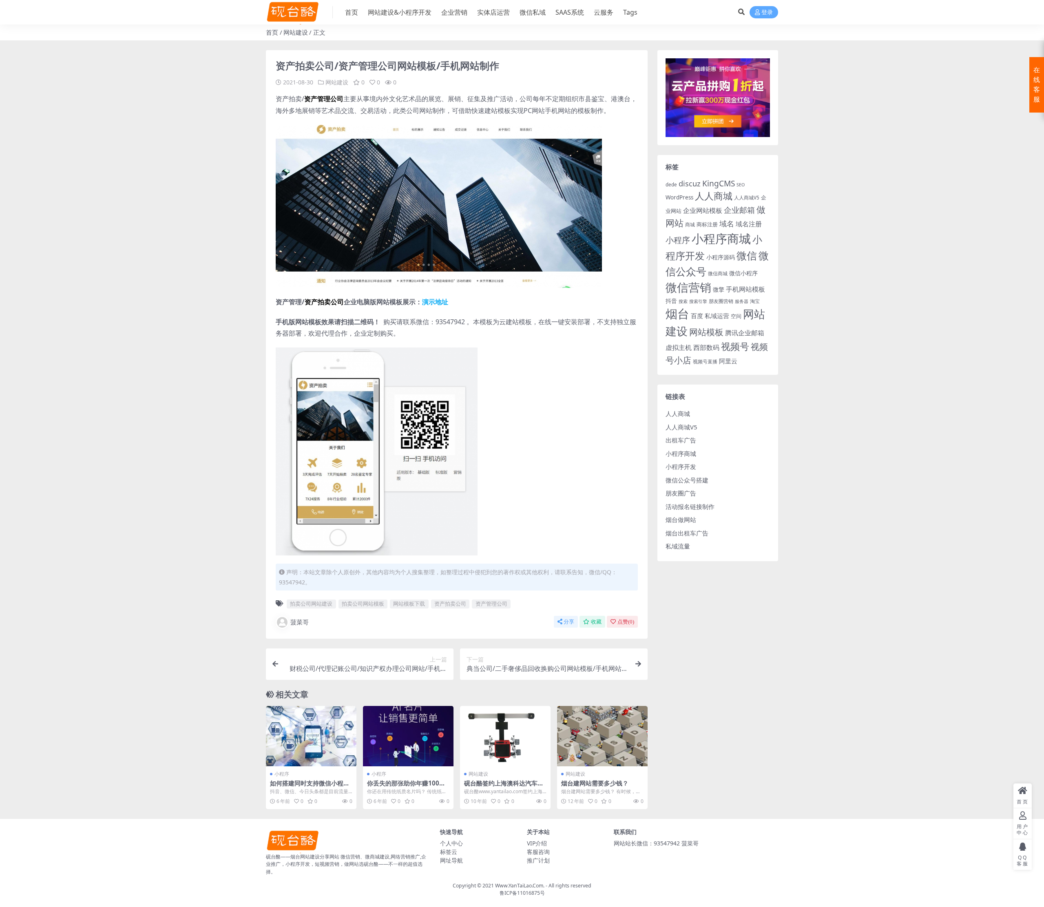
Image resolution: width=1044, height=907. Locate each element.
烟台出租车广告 (687, 533)
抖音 (671, 301)
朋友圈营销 (721, 301)
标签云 (448, 852)
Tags (630, 12)
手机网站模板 (745, 289)
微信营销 (688, 287)
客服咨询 (538, 852)
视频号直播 (705, 361)
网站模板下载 (409, 603)
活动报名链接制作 (690, 506)
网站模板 (706, 332)
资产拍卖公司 (450, 603)
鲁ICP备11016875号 (522, 892)
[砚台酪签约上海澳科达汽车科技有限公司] (505, 736)
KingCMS (718, 183)
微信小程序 (743, 273)
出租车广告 (681, 440)
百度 (697, 316)
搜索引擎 (698, 301)
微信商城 (718, 273)
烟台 (677, 313)
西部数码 (706, 347)
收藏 (596, 622)
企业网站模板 (702, 210)
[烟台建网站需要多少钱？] (602, 736)
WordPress (679, 197)
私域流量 (678, 546)
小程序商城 (721, 238)
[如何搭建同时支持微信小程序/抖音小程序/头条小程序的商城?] (311, 736)
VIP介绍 (537, 843)
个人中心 (451, 843)
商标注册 (707, 224)
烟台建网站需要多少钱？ (594, 783)
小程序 (281, 773)
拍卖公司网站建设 (311, 603)
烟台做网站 (681, 519)
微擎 (718, 289)
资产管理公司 (491, 603)
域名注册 (749, 223)
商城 (690, 224)
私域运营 (717, 316)
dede (671, 184)
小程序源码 (720, 257)
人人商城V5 (746, 198)
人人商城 (713, 196)
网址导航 (451, 860)
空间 (736, 316)
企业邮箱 (739, 210)
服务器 (741, 301)
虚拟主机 (679, 347)
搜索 (683, 301)
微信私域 (533, 12)
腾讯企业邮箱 (744, 332)
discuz (690, 183)
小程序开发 (681, 466)
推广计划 (538, 860)
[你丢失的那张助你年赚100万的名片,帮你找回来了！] (408, 736)
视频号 (735, 346)
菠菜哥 (299, 622)
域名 (726, 223)
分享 (569, 622)
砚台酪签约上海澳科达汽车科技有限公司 (504, 786)
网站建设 (295, 32)
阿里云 (728, 361)
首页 (351, 12)
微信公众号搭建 (687, 480)
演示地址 (435, 301)
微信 (747, 255)
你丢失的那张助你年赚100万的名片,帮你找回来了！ (406, 786)
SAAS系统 (569, 12)
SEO (741, 185)
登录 (767, 12)
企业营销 (454, 12)
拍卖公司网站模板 (363, 603)
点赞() (625, 622)
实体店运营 (493, 12)
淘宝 (755, 301)
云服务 (603, 12)
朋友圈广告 (681, 493)
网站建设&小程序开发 (399, 12)
